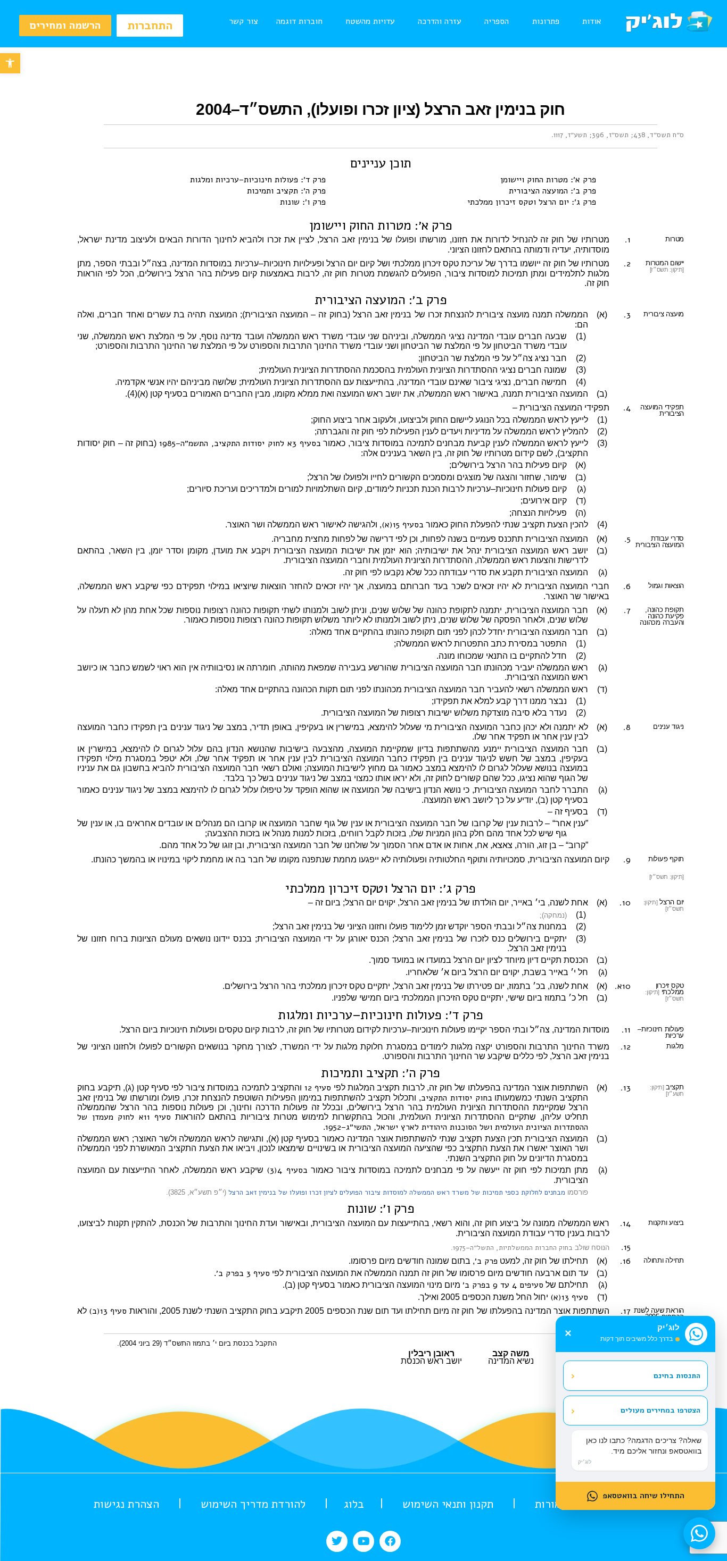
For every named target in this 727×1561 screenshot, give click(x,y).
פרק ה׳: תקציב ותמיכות (286, 191)
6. (627, 586)
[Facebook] (390, 1541)
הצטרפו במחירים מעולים (635, 1410)
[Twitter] (337, 1541)
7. (627, 610)
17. (626, 1311)
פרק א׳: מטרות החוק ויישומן (548, 180)
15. (626, 1247)
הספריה (496, 21)
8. (627, 727)
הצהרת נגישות (126, 1504)
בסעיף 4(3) (287, 1170)
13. (626, 1088)
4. (627, 408)
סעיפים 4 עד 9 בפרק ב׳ (502, 1285)
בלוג (354, 1504)
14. (625, 1223)
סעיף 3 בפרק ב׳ (243, 1273)
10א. (623, 986)
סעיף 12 (317, 1088)
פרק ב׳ (486, 1261)
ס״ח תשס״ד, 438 (658, 135)
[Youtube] (363, 1541)
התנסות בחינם (635, 1375)
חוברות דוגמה (299, 21)
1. (628, 240)
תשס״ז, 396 (610, 135)
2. (627, 264)
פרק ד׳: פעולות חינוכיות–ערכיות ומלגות (258, 180)
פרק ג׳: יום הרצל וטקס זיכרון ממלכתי (531, 202)
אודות (591, 21)
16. (625, 1261)
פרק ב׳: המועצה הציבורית (552, 191)
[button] (10, 63)
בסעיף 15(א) (403, 525)
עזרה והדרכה (439, 21)
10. (625, 903)
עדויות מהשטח (370, 21)
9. (627, 860)
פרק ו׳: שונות (303, 202)
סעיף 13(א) (569, 1297)
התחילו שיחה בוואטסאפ (643, 1495)
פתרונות (545, 21)
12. (626, 1047)
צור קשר (243, 21)
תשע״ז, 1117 (570, 135)
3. (627, 315)
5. (627, 539)
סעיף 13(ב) (108, 1311)
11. (626, 1030)
